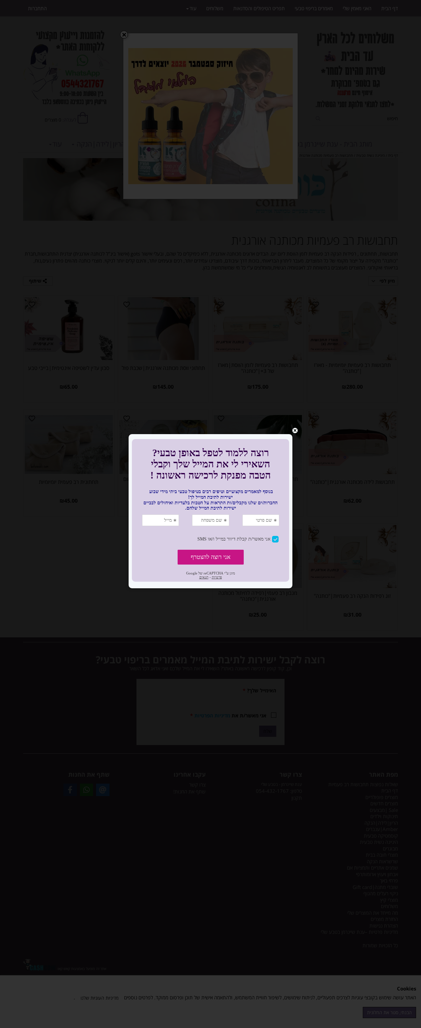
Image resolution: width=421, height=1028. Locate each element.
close (295, 430)
